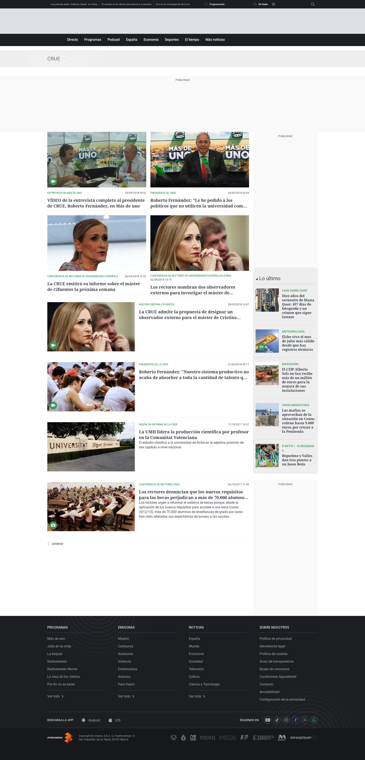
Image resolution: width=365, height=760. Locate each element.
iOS (117, 720)
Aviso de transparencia (277, 661)
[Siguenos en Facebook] (295, 720)
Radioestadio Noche (62, 669)
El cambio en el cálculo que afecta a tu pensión (126, 4)
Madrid (123, 639)
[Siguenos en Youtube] (267, 720)
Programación (217, 4)
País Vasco (126, 684)
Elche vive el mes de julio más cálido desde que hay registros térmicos (298, 343)
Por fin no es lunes (61, 684)
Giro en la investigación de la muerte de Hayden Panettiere (187, 4)
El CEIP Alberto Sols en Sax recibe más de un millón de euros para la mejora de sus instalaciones (297, 380)
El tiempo (192, 40)
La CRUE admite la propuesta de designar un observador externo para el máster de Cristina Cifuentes (188, 317)
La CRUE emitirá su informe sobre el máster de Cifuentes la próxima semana (93, 286)
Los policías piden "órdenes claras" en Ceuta (73, 4)
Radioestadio (57, 661)
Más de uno (56, 639)
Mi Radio (263, 4)
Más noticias (215, 40)
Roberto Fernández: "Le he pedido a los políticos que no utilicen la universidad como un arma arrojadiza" (198, 205)
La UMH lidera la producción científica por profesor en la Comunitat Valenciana (194, 434)
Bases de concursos (274, 669)
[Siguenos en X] (304, 720)
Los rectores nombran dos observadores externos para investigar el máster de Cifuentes (192, 292)
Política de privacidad (276, 639)
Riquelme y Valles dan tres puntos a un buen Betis (297, 460)
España (131, 40)
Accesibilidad (269, 692)
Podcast (114, 40)
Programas (92, 40)
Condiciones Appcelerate (278, 677)
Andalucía (125, 654)
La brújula (54, 654)
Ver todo (53, 696)
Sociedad (196, 661)
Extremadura (127, 669)
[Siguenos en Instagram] (286, 720)
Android (94, 720)
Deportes (172, 40)
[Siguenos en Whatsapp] (314, 720)
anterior (57, 544)
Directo (72, 40)
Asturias (124, 677)
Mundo (194, 646)
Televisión (196, 669)
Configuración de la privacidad (282, 699)
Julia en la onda (59, 646)
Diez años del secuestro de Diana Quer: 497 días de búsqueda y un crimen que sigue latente (298, 306)
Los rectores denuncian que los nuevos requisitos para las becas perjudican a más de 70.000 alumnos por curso (193, 497)
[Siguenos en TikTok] (277, 720)
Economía (151, 40)
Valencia (124, 661)
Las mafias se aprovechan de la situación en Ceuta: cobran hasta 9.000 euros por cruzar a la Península (298, 421)
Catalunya (125, 646)
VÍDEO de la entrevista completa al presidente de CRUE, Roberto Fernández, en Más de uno (96, 203)
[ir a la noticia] (267, 300)
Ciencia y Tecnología (204, 684)
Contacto (266, 684)
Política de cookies (273, 654)
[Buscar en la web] (313, 4)
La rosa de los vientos (63, 677)
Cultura (194, 677)
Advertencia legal (272, 646)
